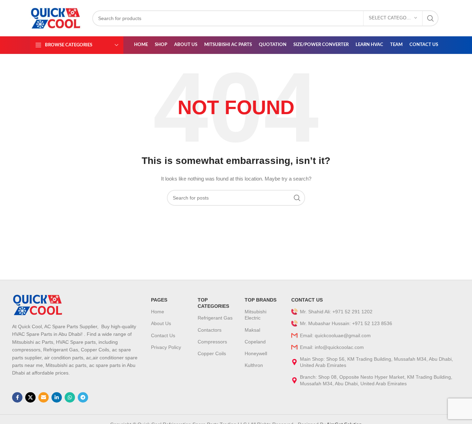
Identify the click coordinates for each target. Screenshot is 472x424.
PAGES (159, 300)
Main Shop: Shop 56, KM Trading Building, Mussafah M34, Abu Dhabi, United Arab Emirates (376, 362)
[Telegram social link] (83, 397)
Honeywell (256, 353)
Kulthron (254, 365)
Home (157, 311)
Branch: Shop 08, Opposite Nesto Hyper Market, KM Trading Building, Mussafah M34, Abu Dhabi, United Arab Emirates (376, 380)
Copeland (255, 341)
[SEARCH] (430, 18)
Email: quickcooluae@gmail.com (335, 335)
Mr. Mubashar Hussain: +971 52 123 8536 (346, 323)
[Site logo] (56, 17)
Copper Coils (212, 353)
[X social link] (30, 397)
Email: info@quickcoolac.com (332, 347)
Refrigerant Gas (215, 318)
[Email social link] (43, 397)
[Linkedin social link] (56, 397)
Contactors (209, 330)
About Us (161, 323)
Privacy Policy (166, 347)
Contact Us (163, 335)
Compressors (212, 341)
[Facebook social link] (17, 397)
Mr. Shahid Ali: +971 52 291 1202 (336, 311)
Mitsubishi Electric (255, 315)
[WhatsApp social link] (70, 397)
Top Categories (213, 303)
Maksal (252, 330)
